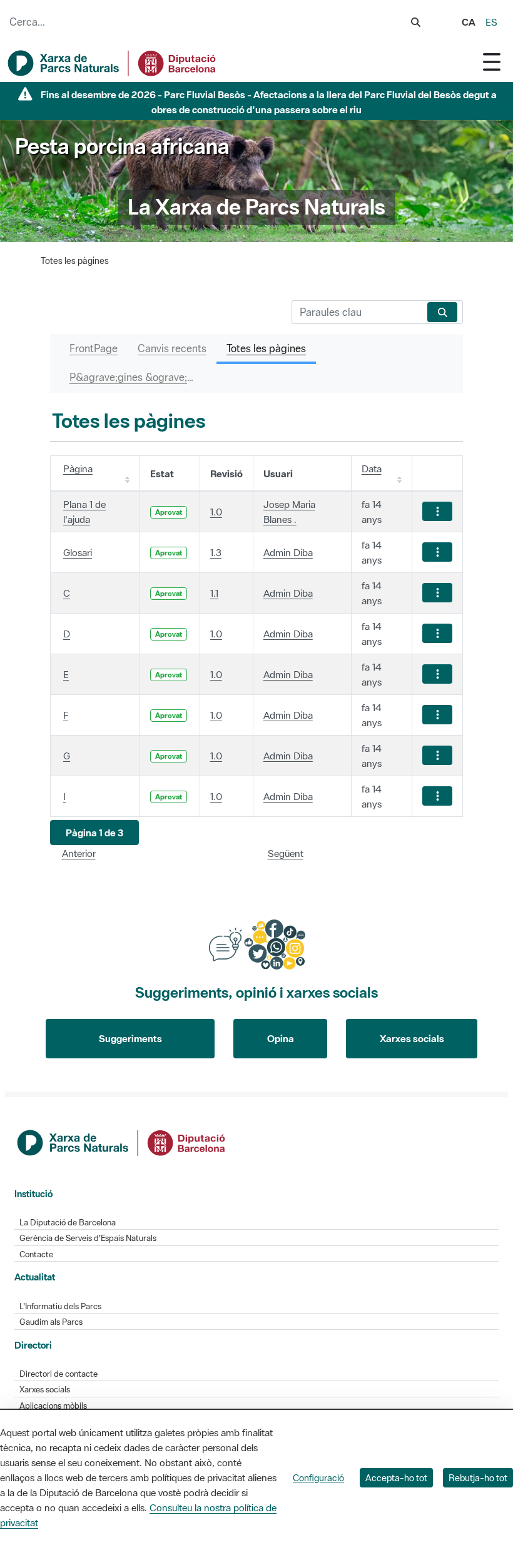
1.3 (215, 552)
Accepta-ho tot (396, 1478)
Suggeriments (130, 1038)
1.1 (214, 593)
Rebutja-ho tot (478, 1478)
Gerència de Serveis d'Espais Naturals (87, 1238)
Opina (280, 1038)
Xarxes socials (412, 1038)
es (491, 22)
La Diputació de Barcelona (67, 1222)
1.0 (216, 511)
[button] (94, 833)
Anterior (79, 853)
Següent (285, 853)
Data (372, 468)
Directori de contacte (58, 1374)
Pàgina (78, 468)
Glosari (77, 552)
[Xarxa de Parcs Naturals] (112, 63)
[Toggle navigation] (491, 61)
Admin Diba (288, 552)
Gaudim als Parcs (51, 1322)
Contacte (36, 1254)
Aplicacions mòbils (53, 1406)
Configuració (318, 1478)
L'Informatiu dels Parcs (60, 1306)
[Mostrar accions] (437, 511)
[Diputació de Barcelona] (122, 1141)
